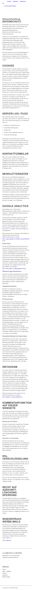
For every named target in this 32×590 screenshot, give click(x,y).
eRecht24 (8, 540)
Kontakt (9, 1)
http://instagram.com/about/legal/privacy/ (12, 397)
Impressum (15, 1)
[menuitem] (9, 1)
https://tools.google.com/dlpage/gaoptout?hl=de (14, 268)
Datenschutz (23, 1)
